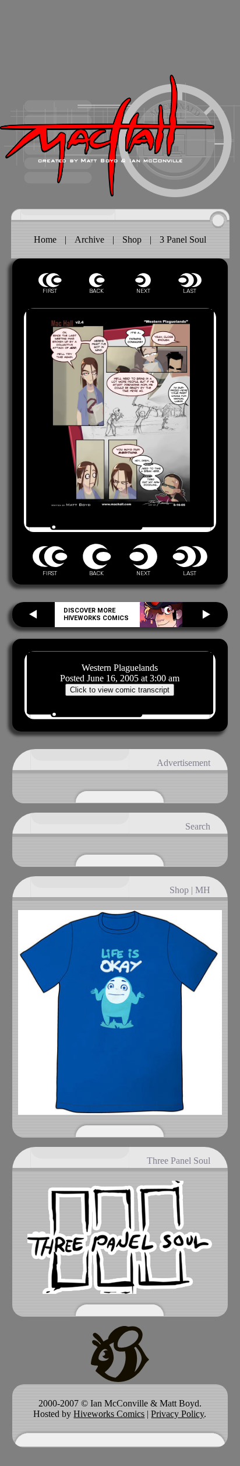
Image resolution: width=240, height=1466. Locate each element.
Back (96, 280)
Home (45, 239)
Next (143, 280)
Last (189, 280)
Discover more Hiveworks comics (96, 614)
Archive (89, 239)
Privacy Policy (177, 1414)
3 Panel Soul (183, 239)
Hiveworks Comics (108, 1414)
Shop (132, 239)
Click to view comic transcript (120, 689)
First (50, 280)
